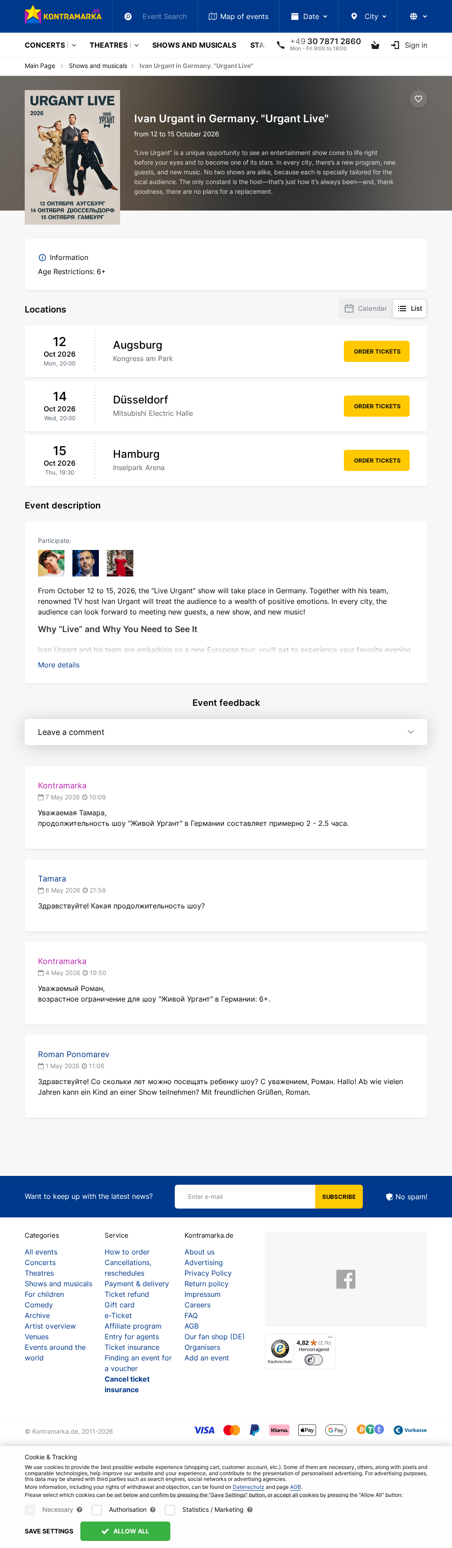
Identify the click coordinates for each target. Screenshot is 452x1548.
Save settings (49, 1531)
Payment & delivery (137, 1283)
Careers (198, 1304)
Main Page (40, 65)
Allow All (130, 1531)
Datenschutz (248, 1487)
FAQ (191, 1315)
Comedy (39, 1304)
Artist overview (50, 1326)
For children (44, 1294)
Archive (37, 1315)
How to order (127, 1251)
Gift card (120, 1304)
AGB (192, 1326)
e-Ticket (118, 1315)
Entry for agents (132, 1336)
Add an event (207, 1357)
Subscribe (339, 1196)
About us (200, 1251)
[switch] (314, 1359)
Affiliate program (133, 1326)
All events (41, 1251)
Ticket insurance (132, 1347)
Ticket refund (127, 1294)
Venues (37, 1336)
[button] (58, 664)
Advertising (204, 1262)
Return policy (207, 1283)
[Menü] (330, 1339)
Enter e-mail (205, 1196)
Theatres (109, 45)
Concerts (45, 45)
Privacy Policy (208, 1273)
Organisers (202, 1347)
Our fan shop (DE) (215, 1336)
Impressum (203, 1294)
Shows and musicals (194, 45)
